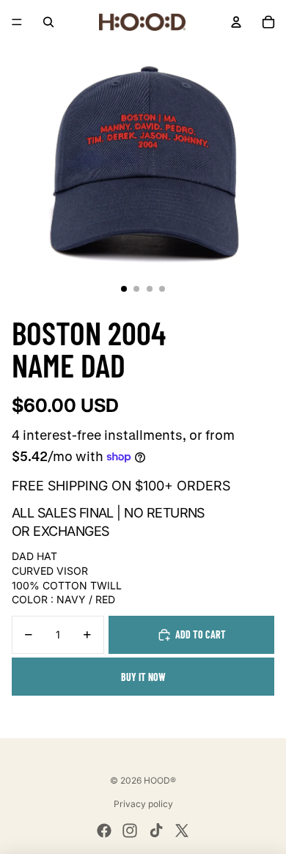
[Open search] (48, 22)
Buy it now (143, 677)
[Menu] (17, 22)
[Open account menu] (236, 22)
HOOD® (160, 780)
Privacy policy (143, 803)
